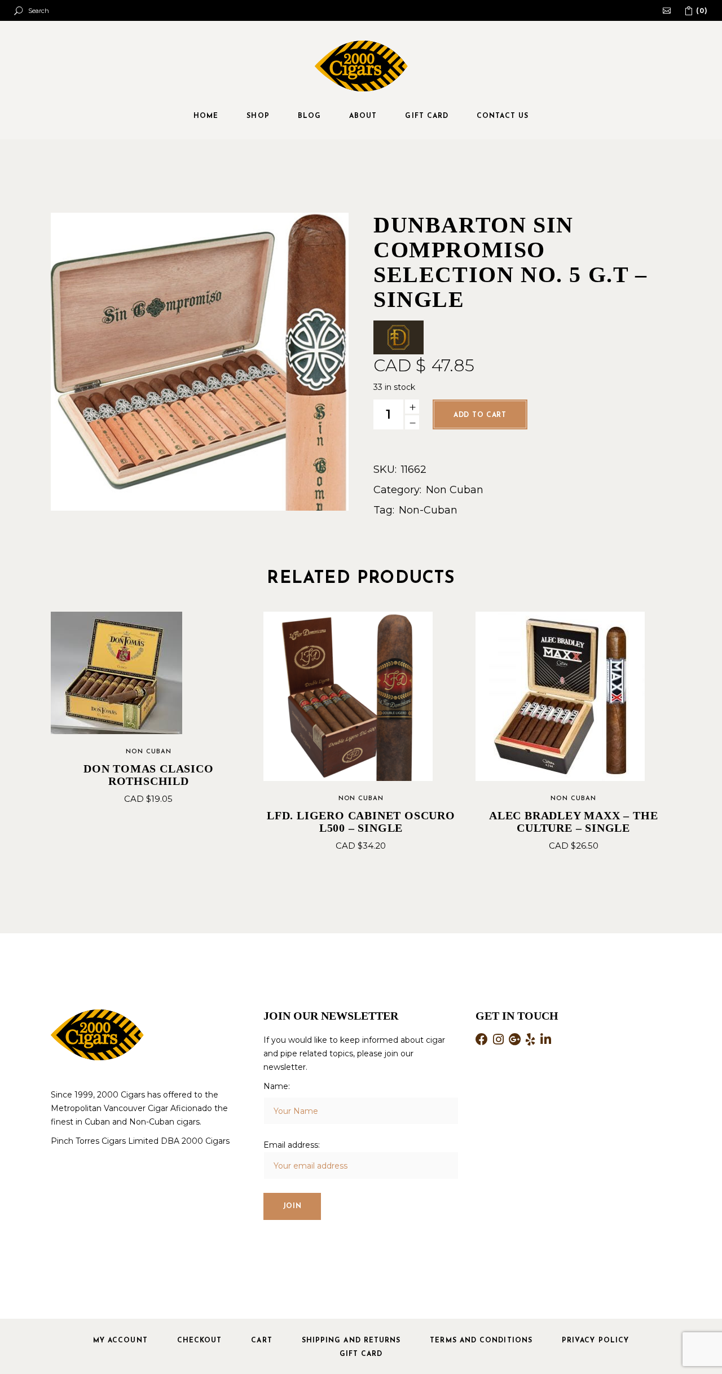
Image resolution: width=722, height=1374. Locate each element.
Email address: (291, 1145)
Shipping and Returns (351, 1340)
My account (120, 1340)
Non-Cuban (428, 510)
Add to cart (480, 415)
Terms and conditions (481, 1340)
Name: (276, 1086)
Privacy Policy (595, 1340)
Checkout (199, 1340)
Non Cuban (454, 490)
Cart (261, 1340)
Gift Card (361, 1354)
